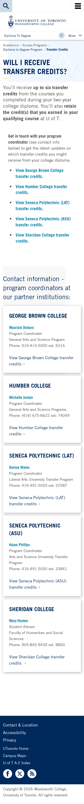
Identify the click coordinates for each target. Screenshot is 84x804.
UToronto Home (15, 748)
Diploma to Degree (17, 36)
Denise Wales (19, 467)
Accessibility (14, 732)
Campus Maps (14, 755)
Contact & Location (20, 724)
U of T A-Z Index (16, 762)
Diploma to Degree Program (22, 49)
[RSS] (31, 773)
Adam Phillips (19, 544)
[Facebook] (8, 773)
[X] (20, 773)
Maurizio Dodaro (21, 327)
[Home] (37, 21)
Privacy (9, 739)
